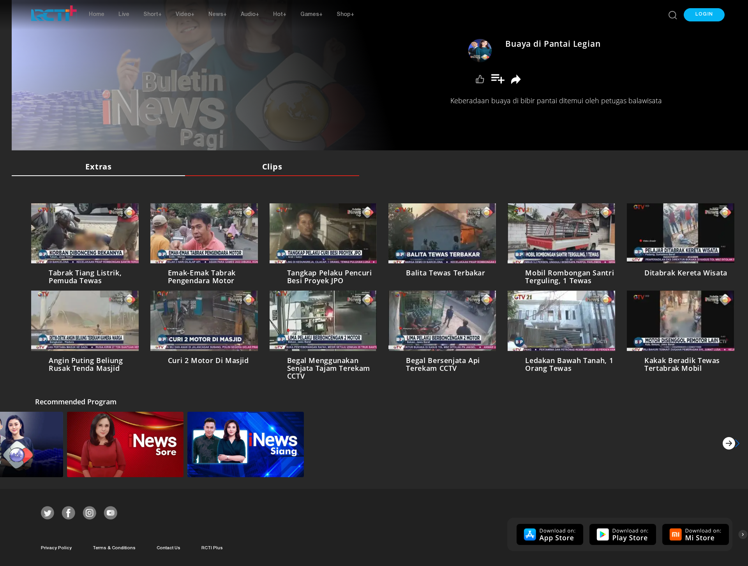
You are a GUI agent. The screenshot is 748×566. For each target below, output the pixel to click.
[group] (548, 532)
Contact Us (168, 547)
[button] (704, 14)
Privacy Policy (56, 547)
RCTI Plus (212, 547)
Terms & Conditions (114, 547)
